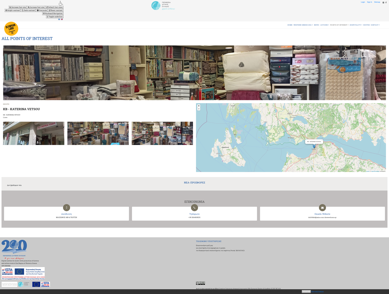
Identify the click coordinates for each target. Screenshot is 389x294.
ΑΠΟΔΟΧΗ (306, 292)
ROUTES (366, 25)
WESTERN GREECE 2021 (302, 25)
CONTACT (375, 25)
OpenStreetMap (375, 171)
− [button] (198, 109)
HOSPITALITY (355, 25)
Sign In (369, 2)
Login (363, 2)
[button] (34, 3)
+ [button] (198, 106)
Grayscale (43, 10)
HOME (289, 25)
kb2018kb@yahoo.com (316, 217)
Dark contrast (29, 10)
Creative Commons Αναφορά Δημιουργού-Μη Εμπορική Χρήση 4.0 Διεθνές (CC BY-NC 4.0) (250, 289)
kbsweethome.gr (330, 217)
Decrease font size (18, 7)
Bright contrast (13, 10)
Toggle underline (55, 16)
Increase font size (37, 7)
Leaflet (367, 171)
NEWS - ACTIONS (321, 25)
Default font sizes (55, 7)
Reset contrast (56, 10)
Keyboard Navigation (54, 13)
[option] (194, 72)
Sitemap (377, 2)
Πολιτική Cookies (317, 292)
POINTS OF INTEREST (338, 25)
